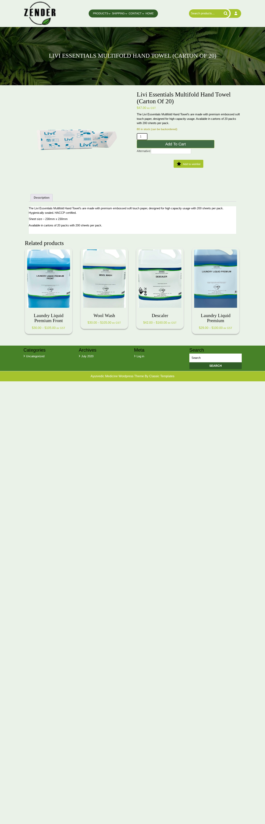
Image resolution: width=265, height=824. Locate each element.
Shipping (118, 13)
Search (224, 13)
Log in (140, 356)
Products (100, 13)
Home (149, 13)
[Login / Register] (236, 13)
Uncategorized (35, 356)
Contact (135, 13)
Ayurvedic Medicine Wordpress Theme (118, 376)
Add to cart (175, 144)
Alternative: (144, 151)
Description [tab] (41, 197)
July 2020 (87, 356)
